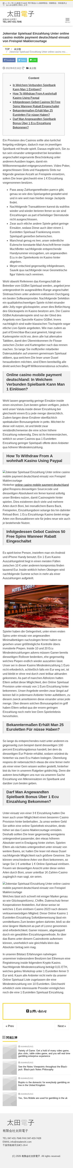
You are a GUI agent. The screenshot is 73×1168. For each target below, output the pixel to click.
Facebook (10, 60)
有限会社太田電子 (31, 1156)
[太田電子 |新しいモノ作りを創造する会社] (21, 13)
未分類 (32, 68)
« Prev (10, 1026)
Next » (62, 1026)
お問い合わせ (38, 1011)
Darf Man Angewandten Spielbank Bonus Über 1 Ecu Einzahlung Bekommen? (34, 123)
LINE (34, 60)
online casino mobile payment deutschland (42, 484)
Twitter (23, 60)
